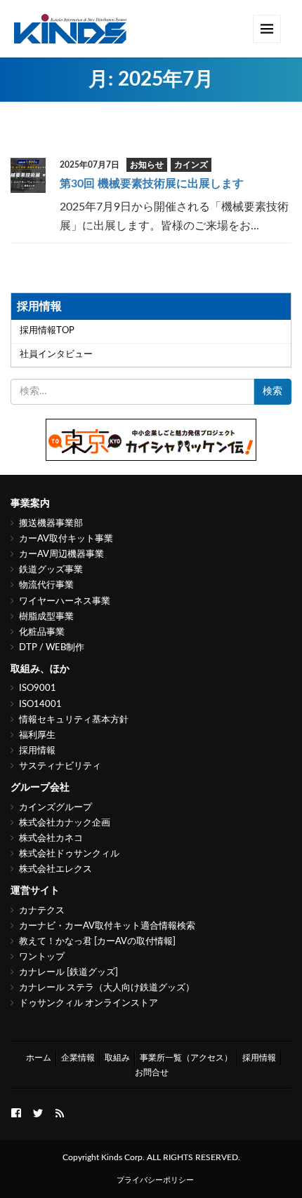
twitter (38, 1111)
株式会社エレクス (55, 869)
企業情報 (78, 1058)
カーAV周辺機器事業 (61, 554)
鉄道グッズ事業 (51, 569)
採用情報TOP (47, 330)
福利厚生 (37, 735)
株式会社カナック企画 (64, 823)
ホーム (38, 1058)
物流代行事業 (46, 585)
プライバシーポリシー (155, 1180)
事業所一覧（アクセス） (186, 1058)
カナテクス (42, 910)
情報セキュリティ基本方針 (74, 720)
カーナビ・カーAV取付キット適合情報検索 (107, 926)
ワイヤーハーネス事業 (64, 601)
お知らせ (147, 165)
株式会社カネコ (51, 838)
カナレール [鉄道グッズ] (68, 972)
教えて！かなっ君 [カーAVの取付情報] (97, 941)
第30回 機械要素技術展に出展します (152, 183)
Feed (59, 1111)
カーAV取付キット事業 (66, 539)
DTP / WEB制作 (51, 647)
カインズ (191, 165)
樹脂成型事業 (46, 616)
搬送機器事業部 (51, 523)
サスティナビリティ (60, 766)
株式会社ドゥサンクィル (69, 854)
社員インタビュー (56, 354)
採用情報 (37, 750)
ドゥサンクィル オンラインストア (88, 1003)
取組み (117, 1058)
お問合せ (152, 1072)
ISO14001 (40, 704)
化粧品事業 (42, 632)
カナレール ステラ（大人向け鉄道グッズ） (107, 987)
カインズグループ (55, 807)
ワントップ (42, 957)
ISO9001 (37, 688)
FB (16, 1111)
